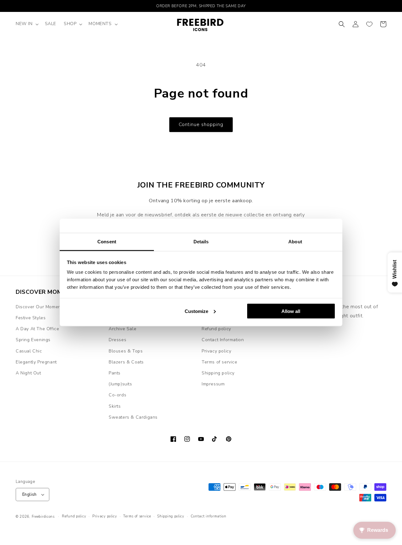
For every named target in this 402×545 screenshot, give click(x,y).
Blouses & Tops (126, 351)
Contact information (208, 516)
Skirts (115, 406)
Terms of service (219, 362)
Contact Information (223, 340)
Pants (115, 373)
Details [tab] (201, 241)
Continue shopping (201, 124)
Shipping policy (218, 373)
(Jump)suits (120, 384)
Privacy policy (216, 351)
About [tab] (295, 241)
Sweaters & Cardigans (133, 417)
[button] (26, 23)
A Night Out (28, 373)
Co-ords (117, 395)
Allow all (290, 311)
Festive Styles (31, 318)
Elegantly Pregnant (36, 362)
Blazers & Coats (126, 362)
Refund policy (216, 329)
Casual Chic (29, 351)
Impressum (213, 384)
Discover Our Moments (40, 307)
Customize (196, 311)
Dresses (117, 340)
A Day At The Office (37, 329)
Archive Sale (122, 329)
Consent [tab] (106, 241)
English (29, 494)
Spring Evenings (33, 340)
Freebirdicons (43, 516)
